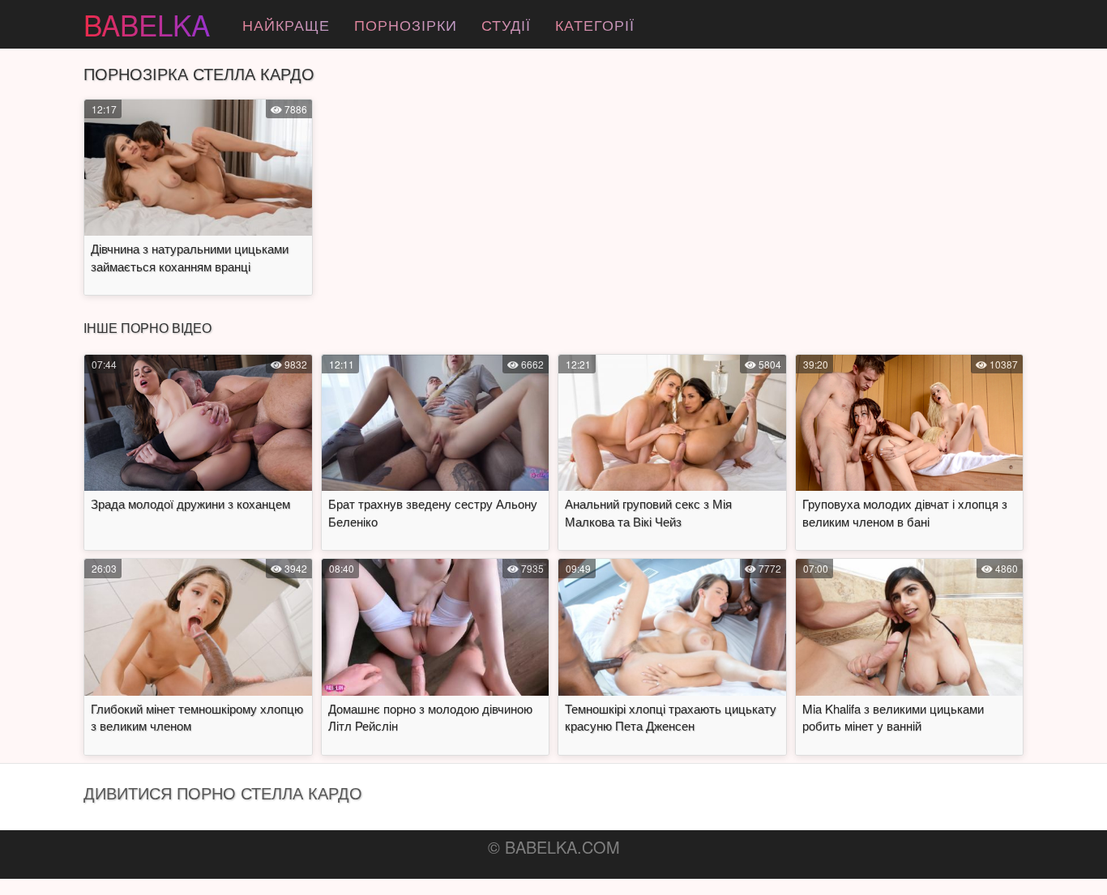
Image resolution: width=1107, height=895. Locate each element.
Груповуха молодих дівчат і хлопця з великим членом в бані (904, 512)
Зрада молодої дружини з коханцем (190, 503)
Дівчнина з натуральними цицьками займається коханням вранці (190, 257)
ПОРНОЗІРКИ (405, 24)
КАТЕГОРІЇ (595, 24)
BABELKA (146, 24)
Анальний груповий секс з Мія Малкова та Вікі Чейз (648, 512)
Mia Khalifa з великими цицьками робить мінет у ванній (893, 717)
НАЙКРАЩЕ (286, 24)
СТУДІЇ (506, 24)
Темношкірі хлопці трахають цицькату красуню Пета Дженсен (670, 717)
